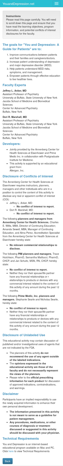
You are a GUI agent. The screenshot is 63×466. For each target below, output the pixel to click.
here (11, 451)
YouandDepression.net (18, 3)
